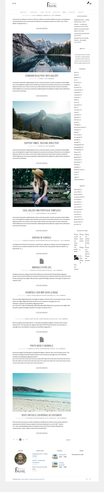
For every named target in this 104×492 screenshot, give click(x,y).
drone (75, 102)
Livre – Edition (45, 12)
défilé (75, 100)
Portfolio (34, 12)
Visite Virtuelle (50, 418)
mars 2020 (77, 192)
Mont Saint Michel (32, 319)
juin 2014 (76, 204)
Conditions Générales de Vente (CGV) (37, 479)
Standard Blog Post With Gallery (41, 75)
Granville (47, 15)
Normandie (77, 137)
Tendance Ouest (78, 169)
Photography (41, 213)
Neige (29, 295)
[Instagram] (15, 3)
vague (75, 177)
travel (41, 78)
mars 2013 (77, 217)
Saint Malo (77, 162)
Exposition (77, 105)
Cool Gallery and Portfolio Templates (42, 210)
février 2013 (77, 219)
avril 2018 (77, 199)
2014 (34, 15)
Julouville (76, 115)
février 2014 (77, 209)
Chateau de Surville (41, 237)
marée (76, 122)
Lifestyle (41, 146)
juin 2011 (76, 224)
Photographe (40, 240)
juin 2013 (76, 212)
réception (49, 240)
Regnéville (51, 295)
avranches (77, 82)
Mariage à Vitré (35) (41, 267)
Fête (75, 107)
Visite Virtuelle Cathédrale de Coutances (42, 415)
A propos (72, 12)
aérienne (76, 77)
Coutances (30, 418)
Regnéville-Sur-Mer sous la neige (42, 292)
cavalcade (76, 92)
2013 (75, 72)
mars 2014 (77, 207)
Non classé (77, 134)
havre (75, 112)
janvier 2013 (77, 222)
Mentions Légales (24, 479)
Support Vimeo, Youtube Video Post (41, 143)
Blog (64, 12)
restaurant (77, 159)
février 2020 (77, 194)
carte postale (77, 90)
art (75, 80)
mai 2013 (76, 214)
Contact (81, 12)
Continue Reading (42, 28)
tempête (76, 167)
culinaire (76, 97)
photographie (78, 147)
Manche (26, 240)
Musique (76, 130)
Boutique (56, 12)
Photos (49, 270)
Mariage (32, 240)
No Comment (56, 15)
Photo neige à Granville (41, 345)
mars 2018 (77, 202)
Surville (57, 240)
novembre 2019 (78, 197)
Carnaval (39, 15)
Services (23, 12)
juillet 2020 (77, 189)
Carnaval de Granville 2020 (81, 33)
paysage (76, 139)
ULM (56, 319)
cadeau (76, 85)
